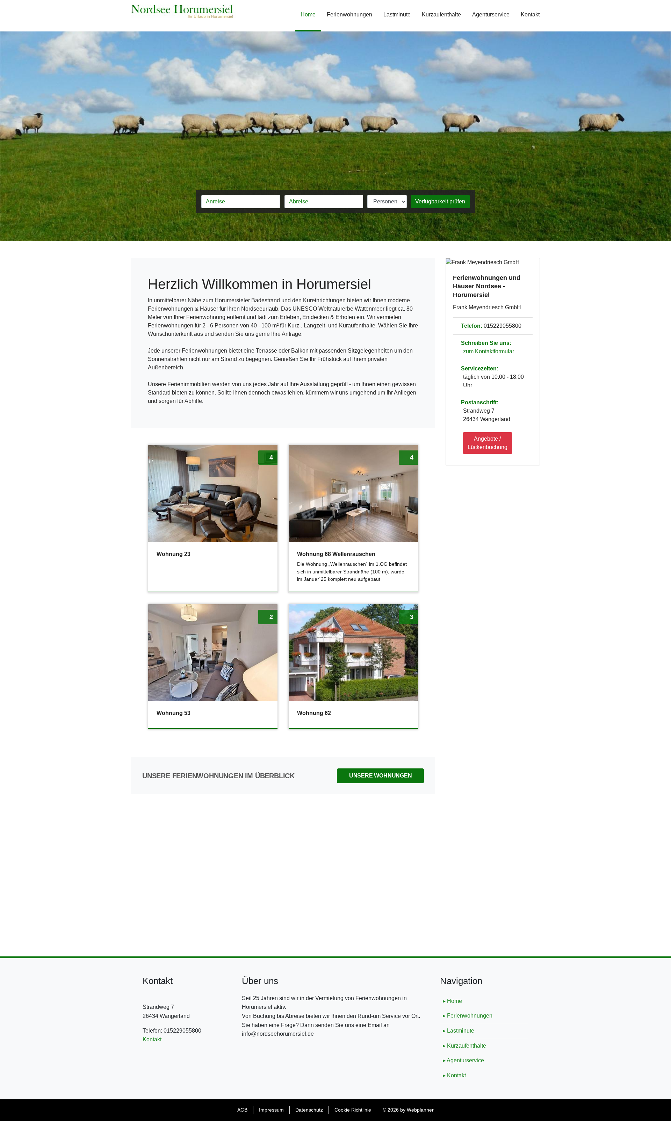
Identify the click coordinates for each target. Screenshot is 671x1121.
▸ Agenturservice (463, 1060)
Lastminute (397, 14)
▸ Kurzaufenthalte (464, 1046)
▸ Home (452, 1001)
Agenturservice (491, 14)
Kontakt (530, 14)
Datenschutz (309, 1110)
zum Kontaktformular (488, 351)
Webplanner (420, 1110)
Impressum (271, 1110)
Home (311, 14)
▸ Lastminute (458, 1031)
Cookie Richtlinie (352, 1110)
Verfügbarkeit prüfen (440, 201)
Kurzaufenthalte (441, 14)
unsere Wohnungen (380, 776)
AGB (242, 1110)
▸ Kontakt (454, 1075)
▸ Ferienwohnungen (467, 1016)
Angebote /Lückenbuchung (487, 443)
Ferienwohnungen (349, 14)
